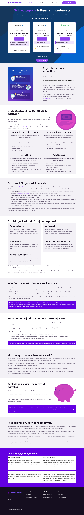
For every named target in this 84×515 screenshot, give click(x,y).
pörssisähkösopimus (48, 98)
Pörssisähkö (28, 494)
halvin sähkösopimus (23, 186)
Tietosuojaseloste (62, 497)
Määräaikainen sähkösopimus (31, 495)
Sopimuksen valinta (47, 495)
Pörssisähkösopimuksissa (23, 193)
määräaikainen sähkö (36, 287)
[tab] (25, 463)
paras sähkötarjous (23, 126)
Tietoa (59, 495)
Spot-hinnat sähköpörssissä (49, 499)
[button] (37, 3)
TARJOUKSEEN (19, 39)
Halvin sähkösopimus (47, 497)
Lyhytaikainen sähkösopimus (31, 497)
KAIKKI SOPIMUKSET (42, 60)
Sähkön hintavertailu (47, 494)
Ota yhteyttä (60, 494)
